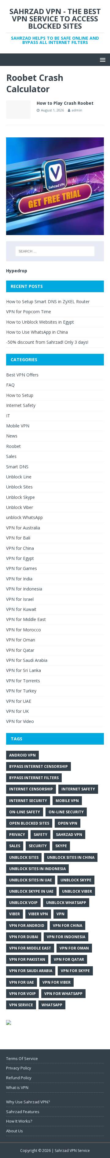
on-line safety (24, 812)
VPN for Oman (20, 640)
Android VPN (22, 755)
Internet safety (78, 789)
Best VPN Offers (22, 375)
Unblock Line (18, 477)
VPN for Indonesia (24, 589)
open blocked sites (29, 823)
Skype (61, 845)
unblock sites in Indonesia (37, 868)
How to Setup (19, 395)
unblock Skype (76, 880)
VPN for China (20, 548)
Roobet (13, 446)
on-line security (66, 812)
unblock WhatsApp (24, 517)
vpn (60, 914)
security (38, 845)
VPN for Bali (18, 538)
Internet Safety (20, 405)
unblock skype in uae (31, 891)
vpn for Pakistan (27, 959)
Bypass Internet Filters (34, 777)
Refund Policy (18, 1077)
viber (14, 914)
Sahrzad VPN (69, 834)
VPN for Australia (23, 528)
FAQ (10, 385)
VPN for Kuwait (21, 609)
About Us (14, 1131)
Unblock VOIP (23, 902)
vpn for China (67, 925)
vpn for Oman (74, 948)
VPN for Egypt (20, 558)
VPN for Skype (75, 970)
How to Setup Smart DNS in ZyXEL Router (48, 301)
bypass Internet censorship (38, 766)
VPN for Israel (20, 599)
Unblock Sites (19, 487)
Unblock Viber (19, 507)
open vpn (67, 823)
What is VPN (17, 1087)
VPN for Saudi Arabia (26, 660)
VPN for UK (17, 711)
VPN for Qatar (20, 650)
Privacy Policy (18, 1068)
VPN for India (19, 579)
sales (14, 845)
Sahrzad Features (22, 1111)
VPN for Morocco (23, 630)
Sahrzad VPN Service (72, 1150)
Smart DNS (17, 467)
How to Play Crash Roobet (65, 103)
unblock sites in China (70, 857)
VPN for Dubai (23, 936)
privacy (17, 834)
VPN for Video (20, 721)
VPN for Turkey (21, 691)
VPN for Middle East (26, 619)
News (11, 436)
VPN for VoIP (22, 993)
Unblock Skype (20, 497)
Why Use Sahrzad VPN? (28, 1102)
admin (77, 110)
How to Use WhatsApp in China (37, 332)
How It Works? (19, 1121)
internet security (28, 800)
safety (40, 834)
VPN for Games (21, 568)
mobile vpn (67, 800)
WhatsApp (52, 1004)
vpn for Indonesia (66, 936)
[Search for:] (55, 251)
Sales (11, 456)
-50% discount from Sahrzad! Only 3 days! (47, 342)
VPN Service (21, 1004)
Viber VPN (38, 914)
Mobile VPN (17, 426)
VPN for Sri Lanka (23, 670)
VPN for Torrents (23, 681)
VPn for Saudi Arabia (30, 970)
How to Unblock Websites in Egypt (40, 322)
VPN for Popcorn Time (28, 311)
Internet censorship (31, 789)
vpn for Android (26, 925)
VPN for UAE (18, 701)
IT (8, 416)
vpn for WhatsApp (63, 993)
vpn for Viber (56, 982)
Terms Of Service (22, 1058)
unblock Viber (77, 891)
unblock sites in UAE (30, 880)
